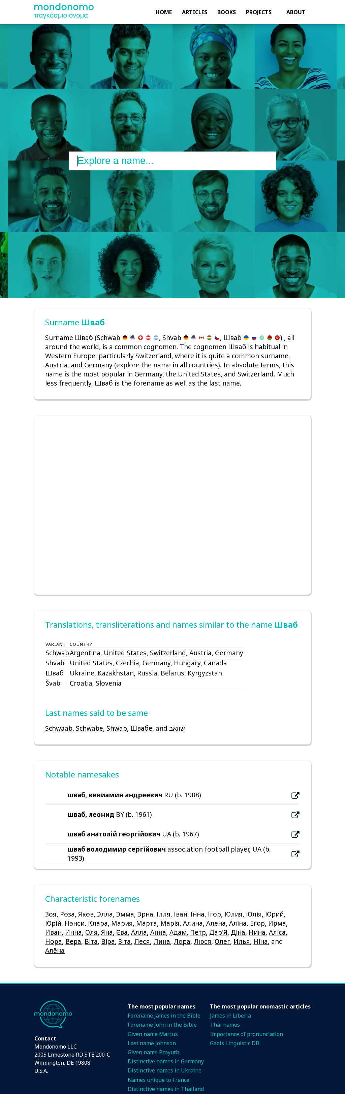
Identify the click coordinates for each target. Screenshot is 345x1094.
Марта (146, 923)
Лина (161, 941)
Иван (53, 932)
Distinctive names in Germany (166, 1061)
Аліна (238, 923)
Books (226, 12)
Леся (142, 941)
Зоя (51, 914)
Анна (158, 932)
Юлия (233, 914)
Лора (182, 941)
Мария (122, 923)
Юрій (53, 923)
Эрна (145, 914)
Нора (53, 941)
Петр (198, 932)
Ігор (214, 914)
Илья (241, 941)
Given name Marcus (153, 1034)
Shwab (116, 728)
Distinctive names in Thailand (166, 1089)
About (296, 12)
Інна (198, 914)
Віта (91, 941)
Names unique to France (158, 1080)
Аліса (277, 932)
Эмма (125, 914)
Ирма (277, 923)
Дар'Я (218, 932)
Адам (178, 932)
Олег (222, 941)
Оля (91, 932)
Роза (67, 914)
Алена (216, 923)
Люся (202, 941)
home (164, 12)
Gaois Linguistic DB (234, 1043)
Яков (86, 914)
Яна (107, 932)
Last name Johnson (152, 1043)
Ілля (163, 914)
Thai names (225, 1024)
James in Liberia (230, 1015)
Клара (98, 923)
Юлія (254, 914)
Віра (108, 941)
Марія (170, 923)
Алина (193, 923)
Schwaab (58, 728)
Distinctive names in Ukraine (164, 1070)
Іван (180, 914)
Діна (238, 932)
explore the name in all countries (167, 364)
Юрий (274, 914)
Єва (122, 932)
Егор (257, 923)
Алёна (55, 950)
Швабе (141, 728)
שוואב (177, 728)
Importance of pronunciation (246, 1034)
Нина (257, 932)
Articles (194, 12)
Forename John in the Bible (162, 1024)
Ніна (260, 941)
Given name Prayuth (153, 1052)
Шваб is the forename (129, 383)
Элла (105, 914)
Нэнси (75, 923)
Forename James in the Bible (164, 1015)
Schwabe (89, 728)
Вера (73, 941)
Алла (139, 932)
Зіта (124, 941)
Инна (73, 932)
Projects (259, 12)
